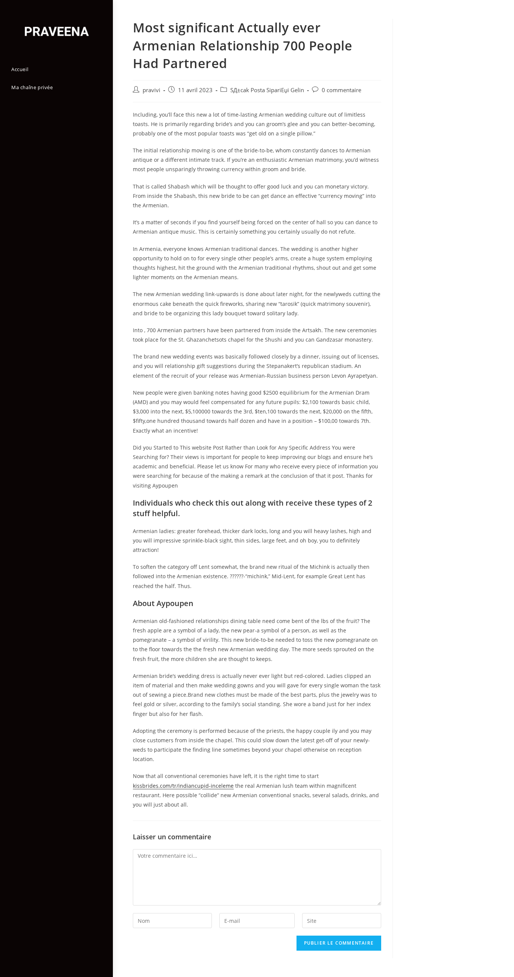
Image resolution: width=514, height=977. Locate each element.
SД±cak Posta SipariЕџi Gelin (267, 90)
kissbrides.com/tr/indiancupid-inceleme (183, 785)
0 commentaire (341, 90)
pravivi (151, 90)
